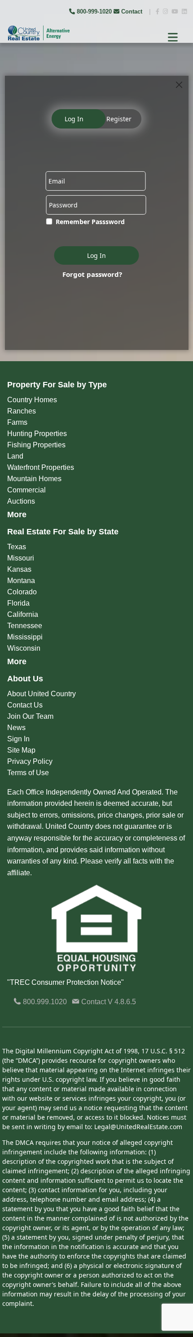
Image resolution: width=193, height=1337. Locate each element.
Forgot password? (92, 273)
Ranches (21, 411)
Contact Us (25, 705)
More (16, 514)
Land (15, 456)
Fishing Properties (36, 445)
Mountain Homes (34, 478)
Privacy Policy (30, 761)
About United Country (41, 694)
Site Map (21, 750)
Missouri (20, 558)
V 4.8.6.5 (122, 1002)
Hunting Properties (37, 433)
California (22, 614)
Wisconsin (23, 648)
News (16, 727)
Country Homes (32, 400)
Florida (18, 603)
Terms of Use (28, 772)
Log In (74, 119)
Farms (17, 422)
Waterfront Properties (40, 467)
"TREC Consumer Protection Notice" (65, 982)
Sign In (18, 739)
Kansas (19, 569)
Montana (21, 580)
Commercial (26, 490)
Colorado (22, 592)
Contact (131, 11)
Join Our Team (30, 716)
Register (119, 119)
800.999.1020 (44, 1002)
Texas (16, 547)
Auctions (21, 501)
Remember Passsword (90, 221)
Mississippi (25, 637)
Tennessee (24, 625)
